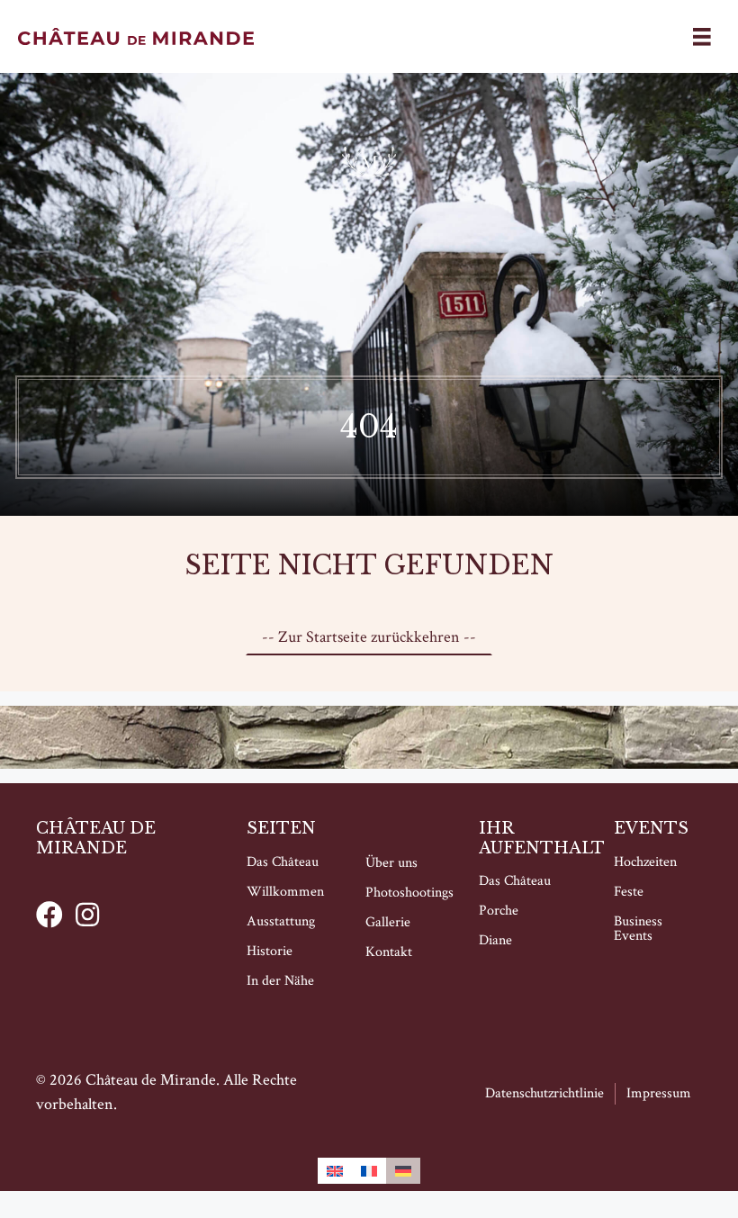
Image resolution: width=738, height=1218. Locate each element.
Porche (498, 910)
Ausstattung (281, 921)
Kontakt (388, 952)
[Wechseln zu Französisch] (369, 1171)
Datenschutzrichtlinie (544, 1093)
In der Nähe (280, 980)
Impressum (658, 1093)
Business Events (638, 928)
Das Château (283, 862)
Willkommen (285, 891)
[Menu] (702, 36)
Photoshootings (409, 892)
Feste (629, 891)
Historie (269, 951)
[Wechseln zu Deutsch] (403, 1171)
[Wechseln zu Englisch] (335, 1171)
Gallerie (387, 922)
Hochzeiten (645, 862)
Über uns (391, 862)
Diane (495, 940)
